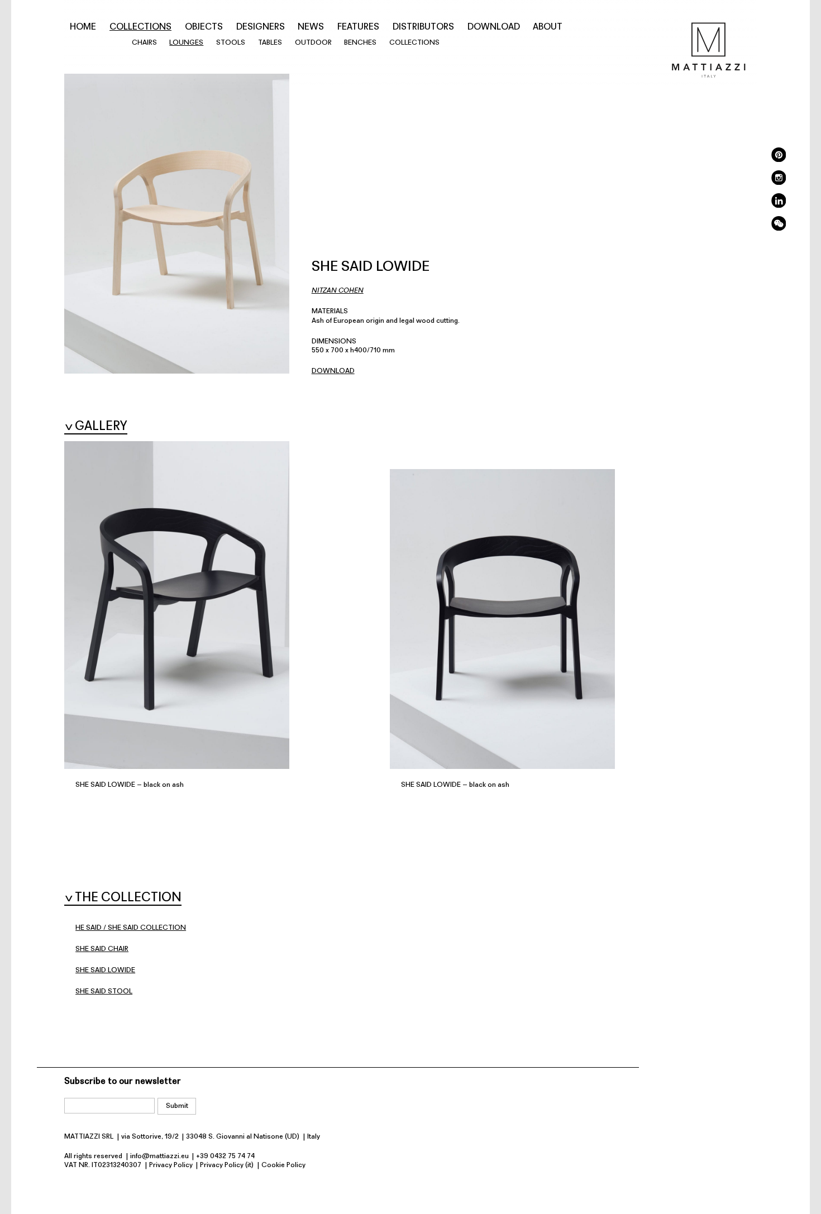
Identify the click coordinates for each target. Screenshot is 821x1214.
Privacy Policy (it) (227, 1165)
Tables (270, 42)
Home (83, 27)
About (547, 27)
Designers (260, 27)
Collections (140, 27)
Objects (204, 27)
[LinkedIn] (778, 205)
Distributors (423, 27)
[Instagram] (778, 183)
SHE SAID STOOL (103, 991)
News (311, 27)
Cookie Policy (283, 1165)
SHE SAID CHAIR (101, 949)
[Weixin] (778, 228)
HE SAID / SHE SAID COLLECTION (130, 927)
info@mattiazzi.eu (159, 1156)
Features (358, 27)
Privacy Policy (171, 1165)
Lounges (186, 42)
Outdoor (313, 42)
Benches (360, 42)
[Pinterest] (778, 160)
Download (493, 27)
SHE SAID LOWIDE (105, 970)
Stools (230, 42)
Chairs (144, 42)
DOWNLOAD (333, 371)
